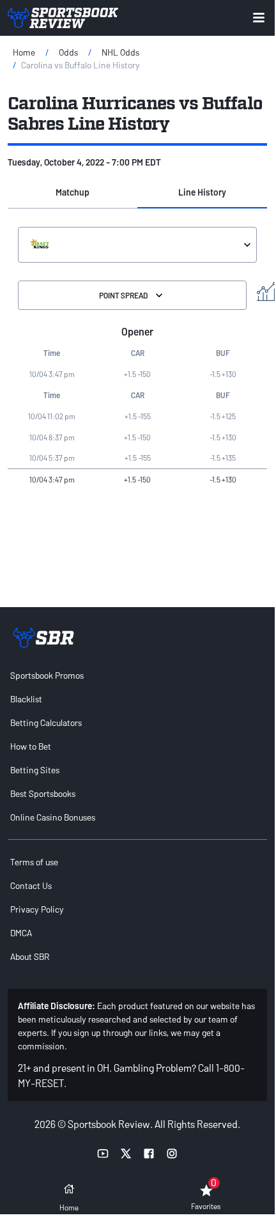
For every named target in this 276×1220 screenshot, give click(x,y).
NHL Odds (120, 52)
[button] (72, 193)
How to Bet (30, 746)
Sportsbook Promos (47, 675)
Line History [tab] (202, 192)
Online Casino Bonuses (52, 817)
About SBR (29, 956)
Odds (68, 52)
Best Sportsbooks (42, 793)
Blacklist (26, 698)
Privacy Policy (37, 909)
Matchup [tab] (72, 192)
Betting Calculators (46, 722)
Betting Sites (34, 769)
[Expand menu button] (259, 17)
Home (24, 52)
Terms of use (34, 861)
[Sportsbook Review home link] (43, 637)
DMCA (21, 932)
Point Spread (123, 295)
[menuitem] (137, 675)
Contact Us (31, 885)
